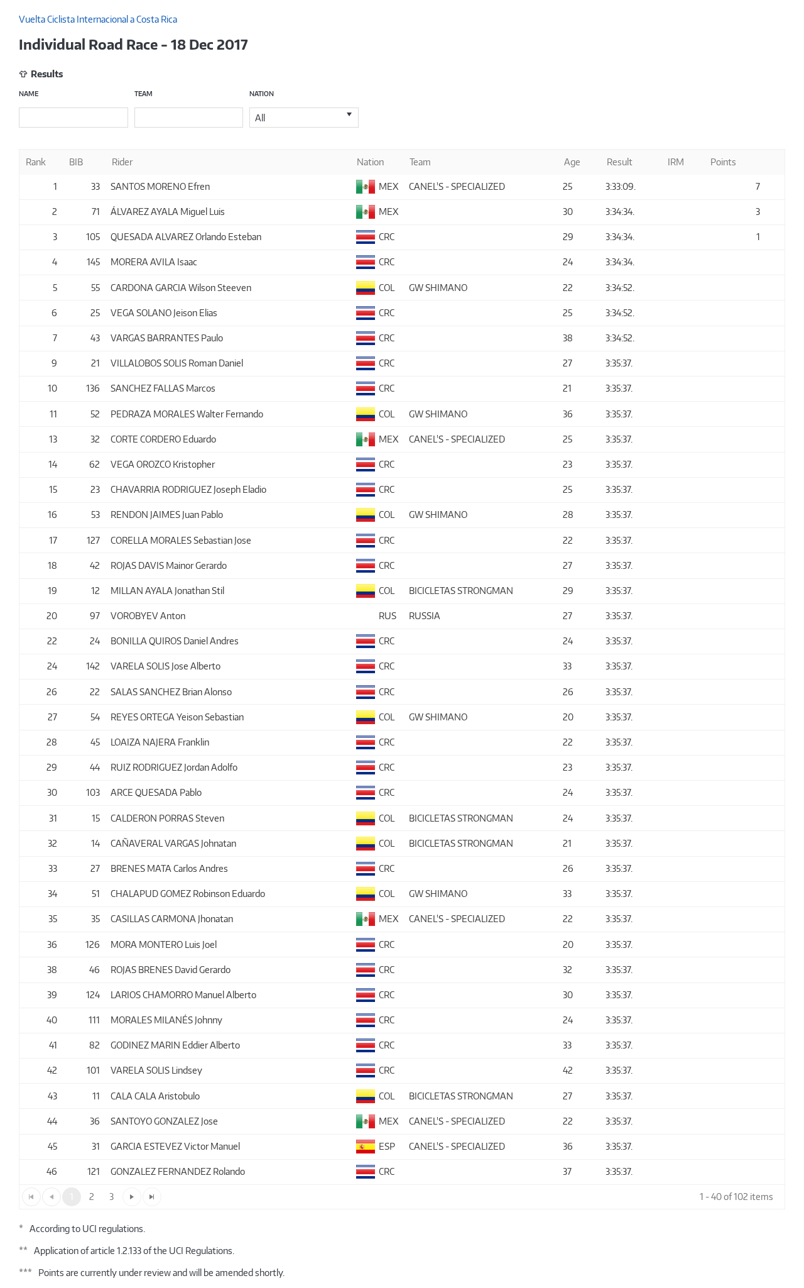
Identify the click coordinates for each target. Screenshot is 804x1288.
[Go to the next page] (131, 1196)
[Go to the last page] (152, 1196)
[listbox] (304, 117)
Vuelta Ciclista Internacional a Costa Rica (98, 19)
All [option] (260, 118)
